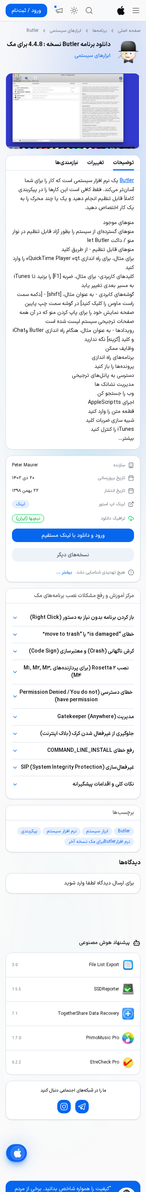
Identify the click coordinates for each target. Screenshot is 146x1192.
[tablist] (73, 162)
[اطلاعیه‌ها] (59, 10)
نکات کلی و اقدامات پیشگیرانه (103, 784)
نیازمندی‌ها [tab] (66, 163)
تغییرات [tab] (95, 163)
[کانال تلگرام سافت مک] (82, 1106)
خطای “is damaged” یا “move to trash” (88, 634)
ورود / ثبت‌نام (26, 11)
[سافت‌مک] (120, 10)
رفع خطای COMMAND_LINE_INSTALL (90, 750)
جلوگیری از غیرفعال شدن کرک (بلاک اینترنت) (87, 734)
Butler (127, 181)
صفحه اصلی (129, 30)
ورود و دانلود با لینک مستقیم (73, 535)
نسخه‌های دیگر (73, 555)
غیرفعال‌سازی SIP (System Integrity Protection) (77, 767)
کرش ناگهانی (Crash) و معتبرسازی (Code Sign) (81, 651)
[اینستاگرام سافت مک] (64, 1106)
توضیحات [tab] (123, 163)
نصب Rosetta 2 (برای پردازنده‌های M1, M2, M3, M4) (76, 672)
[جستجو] (89, 10)
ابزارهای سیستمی (65, 30)
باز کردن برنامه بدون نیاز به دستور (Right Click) (82, 617)
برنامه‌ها (99, 30)
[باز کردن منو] (135, 10)
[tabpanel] (73, 309)
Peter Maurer (25, 465)
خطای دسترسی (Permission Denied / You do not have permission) (76, 696)
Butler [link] (33, 30)
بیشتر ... (64, 572)
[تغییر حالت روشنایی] (74, 10)
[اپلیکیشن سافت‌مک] (16, 1153)
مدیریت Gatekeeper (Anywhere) (95, 717)
